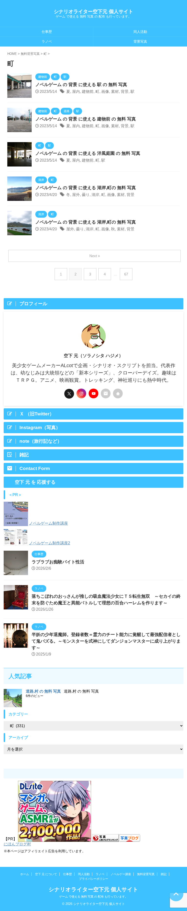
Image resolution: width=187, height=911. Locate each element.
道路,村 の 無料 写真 (43, 691)
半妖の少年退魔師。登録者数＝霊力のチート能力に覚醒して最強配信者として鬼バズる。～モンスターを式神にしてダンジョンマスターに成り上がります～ (106, 641)
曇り (86, 195)
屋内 (76, 91)
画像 (105, 91)
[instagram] (81, 393)
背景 (125, 91)
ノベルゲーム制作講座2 (49, 543)
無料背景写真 (146, 874)
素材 (115, 91)
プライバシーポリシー (93, 879)
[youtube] (93, 393)
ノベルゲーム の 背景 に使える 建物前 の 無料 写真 (85, 119)
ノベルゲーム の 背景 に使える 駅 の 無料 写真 (81, 84)
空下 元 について (46, 874)
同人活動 (140, 32)
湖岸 (95, 195)
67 (126, 274)
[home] (118, 393)
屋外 (76, 195)
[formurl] (106, 393)
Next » (94, 256)
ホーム (24, 874)
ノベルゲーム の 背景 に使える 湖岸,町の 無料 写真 (85, 187)
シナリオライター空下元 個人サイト (93, 11)
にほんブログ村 (17, 844)
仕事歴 (47, 32)
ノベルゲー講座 (121, 874)
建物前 (88, 91)
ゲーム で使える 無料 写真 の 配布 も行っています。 (93, 896)
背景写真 (140, 41)
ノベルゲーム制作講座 (48, 523)
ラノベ (47, 41)
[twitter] (69, 394)
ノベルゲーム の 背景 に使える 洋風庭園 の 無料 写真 (87, 153)
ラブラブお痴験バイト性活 (58, 561)
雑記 (164, 874)
